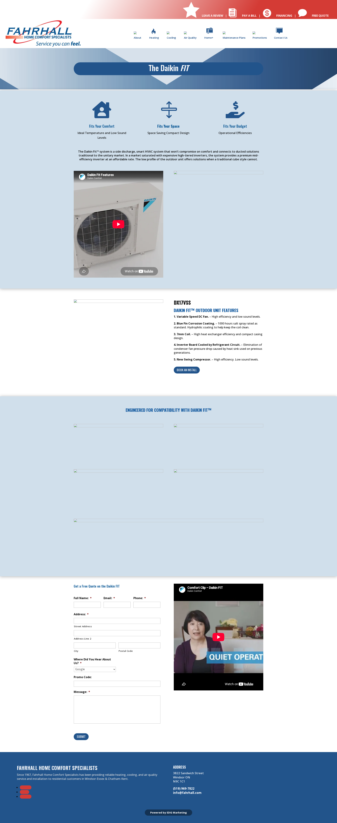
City (76, 651)
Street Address (83, 626)
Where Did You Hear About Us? (92, 661)
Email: (109, 598)
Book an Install (187, 370)
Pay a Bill (242, 16)
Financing (277, 16)
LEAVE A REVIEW (203, 16)
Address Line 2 (82, 638)
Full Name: (83, 598)
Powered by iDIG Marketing (168, 812)
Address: (81, 614)
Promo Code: (83, 677)
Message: (82, 692)
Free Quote (313, 16)
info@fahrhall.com (187, 793)
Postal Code (126, 651)
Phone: (139, 598)
